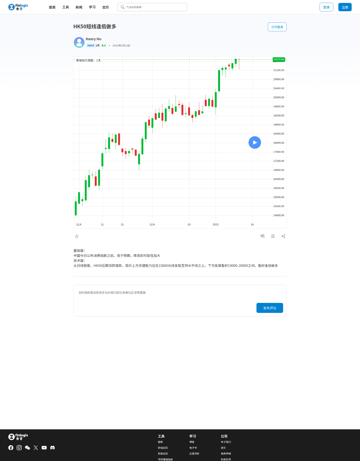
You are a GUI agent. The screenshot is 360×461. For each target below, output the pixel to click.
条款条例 (226, 459)
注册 (345, 7)
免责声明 (226, 453)
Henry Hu (93, 38)
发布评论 (269, 307)
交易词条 (194, 453)
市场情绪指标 (165, 459)
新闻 (79, 7)
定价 (105, 7)
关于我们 (226, 442)
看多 (103, 45)
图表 (52, 7)
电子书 (193, 447)
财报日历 (163, 453)
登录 (326, 7)
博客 (191, 442)
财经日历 (163, 447)
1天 (98, 45)
